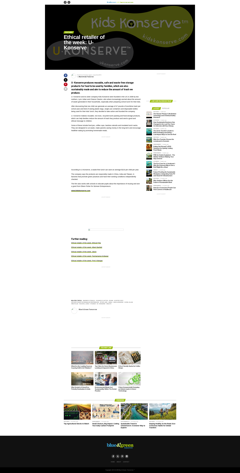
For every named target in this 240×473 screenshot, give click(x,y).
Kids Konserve (118, 302)
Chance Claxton (102, 300)
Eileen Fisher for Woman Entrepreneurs (85, 302)
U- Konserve (101, 304)
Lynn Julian (129, 302)
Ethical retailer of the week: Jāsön (83, 252)
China (111, 300)
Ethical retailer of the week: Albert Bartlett (86, 247)
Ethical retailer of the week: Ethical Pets (86, 243)
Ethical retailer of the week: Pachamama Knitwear (89, 256)
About (119, 462)
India (110, 302)
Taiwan (93, 304)
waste (109, 304)
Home (113, 462)
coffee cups (119, 300)
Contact (126, 462)
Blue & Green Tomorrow (86, 76)
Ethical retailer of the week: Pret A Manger (87, 261)
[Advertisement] (106, 151)
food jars (104, 302)
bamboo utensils (89, 300)
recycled (75, 304)
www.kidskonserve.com (80, 191)
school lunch (84, 304)
